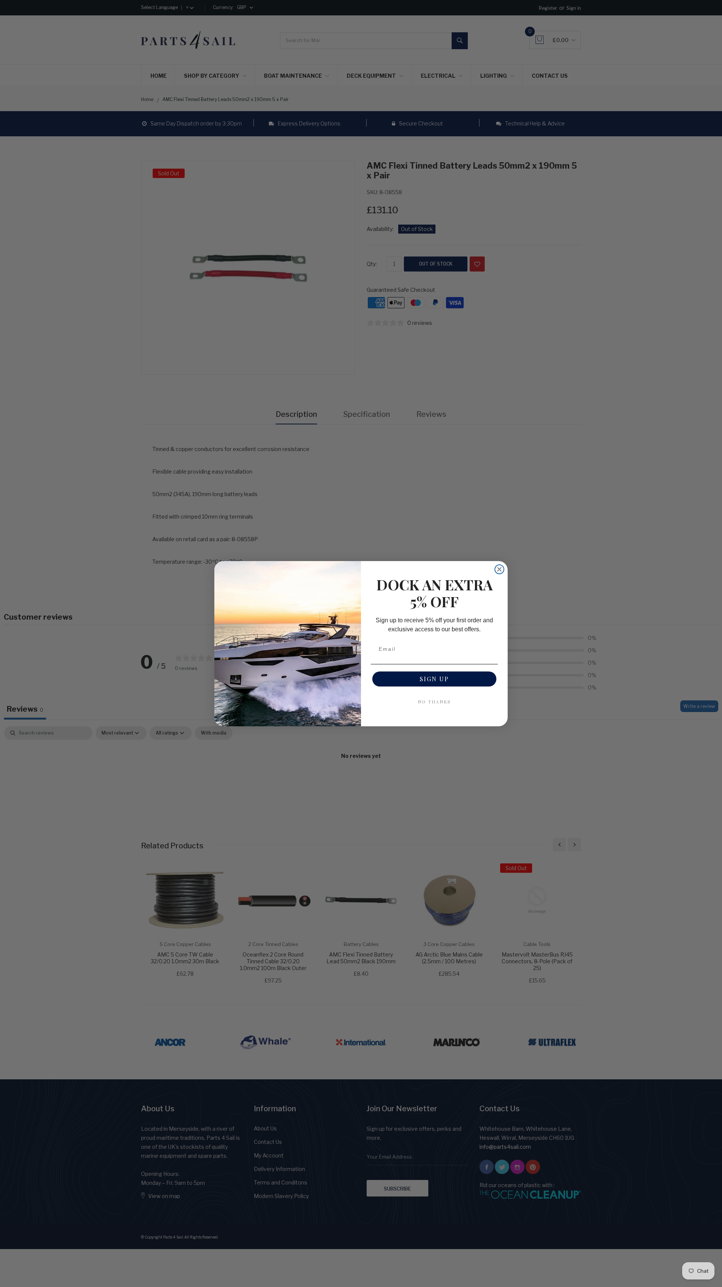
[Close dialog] (499, 569)
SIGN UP (434, 679)
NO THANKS (434, 702)
